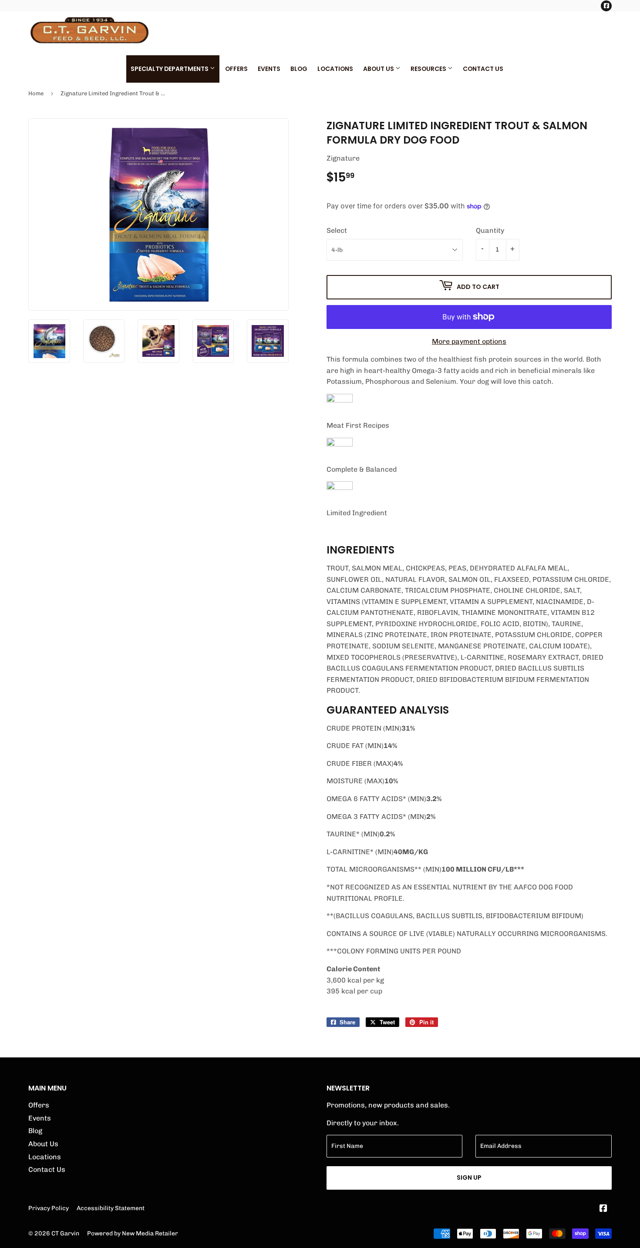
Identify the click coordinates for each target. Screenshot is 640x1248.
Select (337, 230)
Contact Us (483, 68)
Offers (236, 68)
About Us (379, 68)
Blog (298, 68)
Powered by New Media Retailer (132, 1233)
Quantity (490, 230)
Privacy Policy (48, 1207)
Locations (335, 68)
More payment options (469, 341)
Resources (429, 68)
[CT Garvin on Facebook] (603, 1209)
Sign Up (469, 1177)
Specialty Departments (170, 68)
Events (269, 68)
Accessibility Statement (111, 1207)
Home (36, 93)
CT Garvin (65, 1233)
